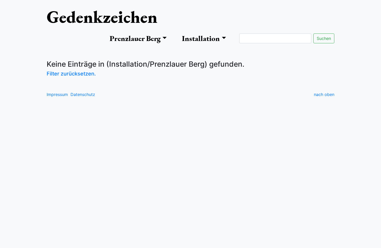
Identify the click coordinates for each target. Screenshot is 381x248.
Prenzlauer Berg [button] (135, 38)
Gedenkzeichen (102, 16)
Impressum (57, 94)
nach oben (324, 94)
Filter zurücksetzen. (71, 74)
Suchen (324, 38)
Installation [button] (201, 38)
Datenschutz (82, 94)
